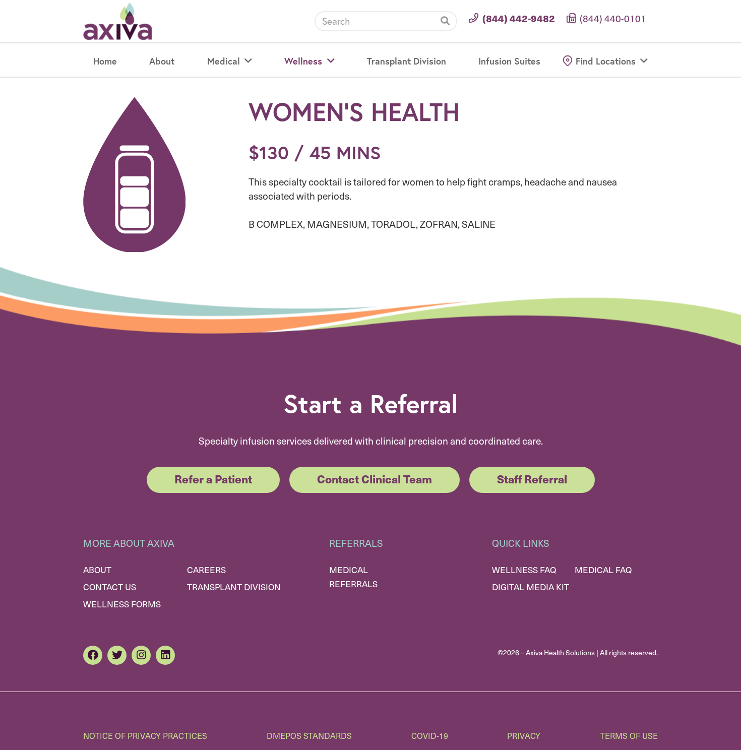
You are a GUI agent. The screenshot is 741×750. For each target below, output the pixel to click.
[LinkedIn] (165, 655)
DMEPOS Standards (309, 735)
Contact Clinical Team (374, 478)
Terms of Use (629, 735)
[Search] (445, 21)
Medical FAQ (603, 569)
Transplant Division (234, 586)
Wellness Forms (122, 603)
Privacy (523, 735)
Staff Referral (532, 478)
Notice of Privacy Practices (145, 735)
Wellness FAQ (524, 569)
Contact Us (109, 586)
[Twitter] (117, 655)
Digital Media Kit (530, 586)
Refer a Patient (213, 478)
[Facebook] (92, 655)
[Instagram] (141, 655)
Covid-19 (429, 735)
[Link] (117, 21)
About (97, 569)
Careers (206, 569)
